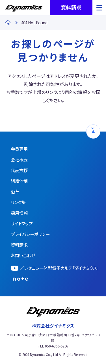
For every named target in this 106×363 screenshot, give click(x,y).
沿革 (15, 191)
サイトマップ (22, 223)
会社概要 (19, 159)
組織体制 (19, 181)
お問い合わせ (23, 255)
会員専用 (19, 149)
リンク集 (18, 202)
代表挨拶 (19, 170)
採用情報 (19, 213)
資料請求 (71, 7)
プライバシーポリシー (30, 234)
